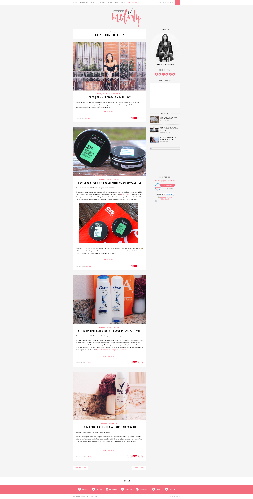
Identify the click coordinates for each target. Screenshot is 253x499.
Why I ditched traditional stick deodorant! (110, 427)
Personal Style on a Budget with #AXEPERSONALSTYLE (109, 182)
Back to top (174, 496)
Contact (94, 2)
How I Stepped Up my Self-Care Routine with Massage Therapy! (169, 129)
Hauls (123, 2)
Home (75, 2)
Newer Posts (81, 468)
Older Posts (138, 468)
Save (136, 118)
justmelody (87, 118)
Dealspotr (170, 188)
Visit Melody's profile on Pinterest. (165, 181)
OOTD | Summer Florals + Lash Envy (110, 97)
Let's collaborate (167, 185)
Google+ (167, 199)
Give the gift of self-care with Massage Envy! (168, 118)
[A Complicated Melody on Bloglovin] (165, 195)
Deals (115, 179)
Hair (116, 2)
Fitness (110, 2)
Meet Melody (84, 2)
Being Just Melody (134, 2)
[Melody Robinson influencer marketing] (157, 190)
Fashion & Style (116, 94)
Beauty (102, 2)
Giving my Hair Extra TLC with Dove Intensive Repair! (109, 330)
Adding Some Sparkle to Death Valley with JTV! (168, 138)
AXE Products (125, 194)
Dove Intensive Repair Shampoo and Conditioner (111, 350)
